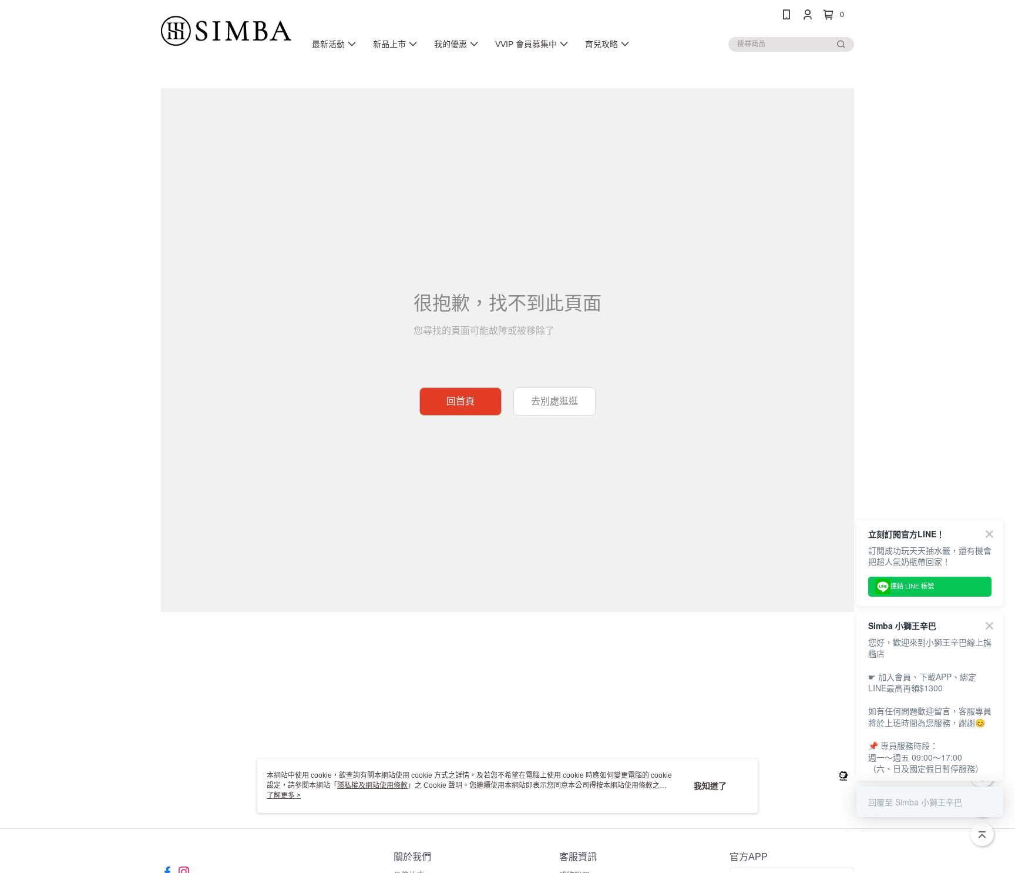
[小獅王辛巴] (226, 31)
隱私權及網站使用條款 (372, 785)
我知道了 (710, 786)
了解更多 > (284, 795)
